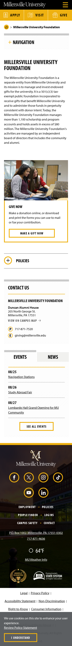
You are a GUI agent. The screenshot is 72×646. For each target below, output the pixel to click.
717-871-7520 (24, 329)
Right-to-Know (18, 609)
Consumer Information (46, 609)
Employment (27, 507)
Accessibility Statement (20, 601)
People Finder (28, 515)
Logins (49, 515)
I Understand (20, 638)
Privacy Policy (40, 593)
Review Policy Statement (20, 628)
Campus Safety (27, 523)
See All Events (37, 426)
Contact (49, 523)
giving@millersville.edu (30, 335)
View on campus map (22, 320)
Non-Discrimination (52, 601)
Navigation (23, 42)
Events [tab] (20, 357)
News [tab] (53, 357)
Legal (24, 593)
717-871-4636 (36, 538)
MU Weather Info (36, 560)
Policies (47, 507)
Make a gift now (31, 233)
